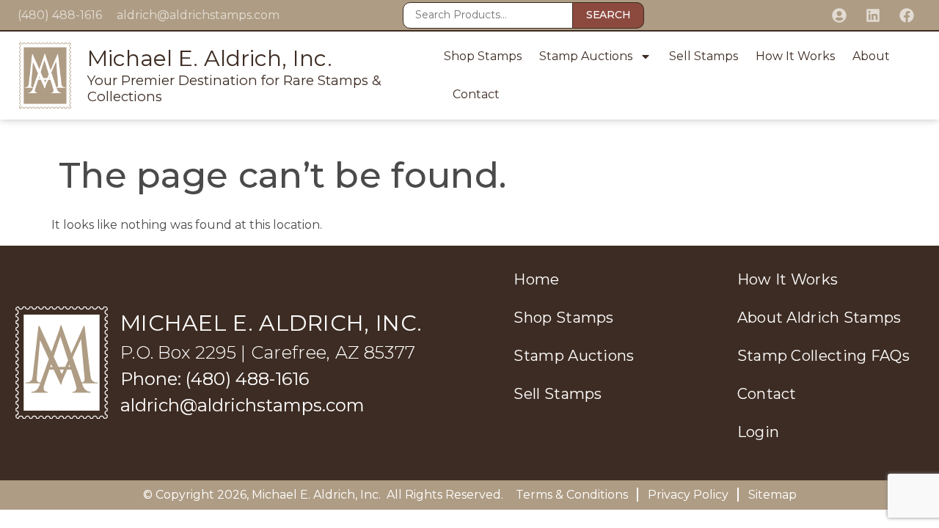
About (871, 56)
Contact (476, 94)
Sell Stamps (703, 56)
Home (536, 279)
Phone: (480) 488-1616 (214, 378)
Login (758, 432)
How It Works (795, 56)
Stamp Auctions (585, 56)
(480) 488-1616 (60, 15)
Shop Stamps (483, 56)
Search (608, 14)
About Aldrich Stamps (819, 317)
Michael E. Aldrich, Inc (315, 495)
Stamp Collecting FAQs (823, 355)
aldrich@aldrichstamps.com (198, 15)
